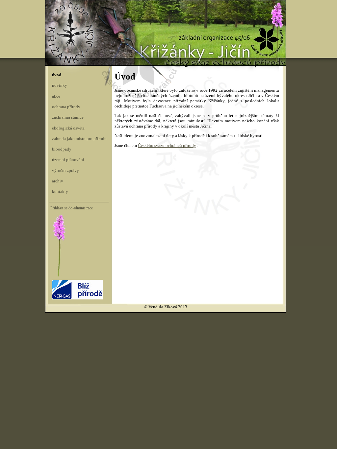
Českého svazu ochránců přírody (167, 145)
